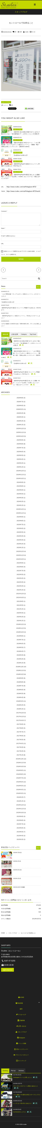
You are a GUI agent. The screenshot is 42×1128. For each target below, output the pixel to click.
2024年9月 (20, 482)
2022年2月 (20, 586)
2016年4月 (19, 789)
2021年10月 (20, 597)
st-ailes (27, 32)
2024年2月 (20, 501)
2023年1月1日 (17, 861)
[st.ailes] (10, 4)
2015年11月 (20, 809)
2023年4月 (20, 536)
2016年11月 (20, 762)
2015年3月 (20, 839)
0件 (15, 32)
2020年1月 (20, 620)
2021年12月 (20, 593)
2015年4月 (20, 835)
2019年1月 (20, 663)
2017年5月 (20, 739)
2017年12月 (20, 713)
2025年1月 (20, 467)
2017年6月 (20, 736)
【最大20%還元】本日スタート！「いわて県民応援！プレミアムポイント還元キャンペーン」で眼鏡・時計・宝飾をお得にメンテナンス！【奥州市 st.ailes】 (20, 144)
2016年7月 (19, 778)
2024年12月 (20, 471)
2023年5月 (20, 532)
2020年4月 (20, 613)
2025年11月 (20, 432)
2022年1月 (20, 590)
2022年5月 (20, 574)
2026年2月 (20, 421)
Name (2, 228)
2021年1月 (20, 609)
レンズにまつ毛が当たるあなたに (22, 1103)
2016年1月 (20, 801)
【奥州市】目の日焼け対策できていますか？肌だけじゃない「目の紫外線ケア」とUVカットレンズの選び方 (27, 343)
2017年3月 (20, 747)
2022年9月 (20, 563)
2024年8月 (20, 486)
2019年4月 (20, 651)
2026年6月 (20, 405)
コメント (5, 105)
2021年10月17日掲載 (19, 887)
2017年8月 (20, 728)
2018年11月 (20, 670)
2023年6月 (20, 528)
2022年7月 (20, 570)
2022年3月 (20, 582)
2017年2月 (20, 751)
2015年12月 (20, 805)
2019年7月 (20, 640)
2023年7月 (20, 524)
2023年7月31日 (17, 852)
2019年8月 (20, 636)
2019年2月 (20, 659)
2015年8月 (20, 820)
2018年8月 (20, 682)
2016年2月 (20, 797)
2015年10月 (20, 812)
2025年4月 (20, 459)
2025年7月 (20, 448)
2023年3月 (20, 540)
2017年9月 (20, 724)
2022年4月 (20, 578)
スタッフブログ (6, 102)
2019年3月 (20, 655)
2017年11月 (20, 716)
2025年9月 (20, 440)
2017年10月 (20, 720)
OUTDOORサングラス (19, 1112)
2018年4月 (20, 697)
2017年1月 (20, 755)
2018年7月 (20, 686)
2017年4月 (19, 743)
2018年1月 (20, 709)
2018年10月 (20, 674)
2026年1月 (20, 424)
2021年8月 (20, 601)
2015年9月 (20, 816)
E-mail (2, 236)
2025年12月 (20, 428)
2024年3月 (20, 498)
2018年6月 (20, 689)
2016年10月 (20, 766)
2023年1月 (20, 547)
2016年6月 (19, 782)
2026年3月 (20, 417)
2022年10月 (20, 559)
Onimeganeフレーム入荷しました (22, 1077)
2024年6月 (20, 490)
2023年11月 (20, 513)
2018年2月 (20, 705)
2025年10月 (20, 436)
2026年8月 (20, 398)
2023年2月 (20, 544)
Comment (3, 211)
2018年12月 (19, 666)
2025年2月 (20, 463)
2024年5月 (20, 494)
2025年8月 (20, 444)
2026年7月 (20, 401)
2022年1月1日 (17, 878)
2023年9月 (20, 517)
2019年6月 (20, 643)
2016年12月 (19, 759)
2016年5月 (19, 786)
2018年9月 (20, 678)
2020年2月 (20, 617)
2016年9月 (19, 770)
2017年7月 (20, 732)
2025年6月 (20, 451)
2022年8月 (20, 567)
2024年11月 (20, 474)
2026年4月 (20, 413)
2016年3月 (19, 793)
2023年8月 (20, 520)
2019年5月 (20, 647)
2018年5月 (20, 693)
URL (2, 243)
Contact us (8, 970)
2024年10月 (20, 478)
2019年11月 (20, 628)
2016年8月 (19, 774)
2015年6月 (20, 828)
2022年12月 (20, 551)
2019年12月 (20, 624)
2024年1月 (20, 505)
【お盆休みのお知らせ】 (20, 155)
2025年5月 (20, 455)
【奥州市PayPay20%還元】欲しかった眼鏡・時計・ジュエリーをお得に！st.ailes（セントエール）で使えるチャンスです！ (21, 176)
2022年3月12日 (17, 869)
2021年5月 (20, 605)
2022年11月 (20, 555)
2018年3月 (19, 701)
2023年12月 (20, 509)
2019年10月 (20, 632)
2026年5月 (19, 409)
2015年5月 (20, 832)
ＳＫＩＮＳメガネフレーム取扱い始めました (25, 1086)
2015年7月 (20, 824)
